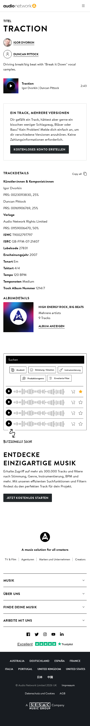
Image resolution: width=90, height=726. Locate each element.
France (75, 661)
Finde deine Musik (20, 607)
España (59, 661)
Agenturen (27, 559)
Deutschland (39, 661)
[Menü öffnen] (83, 6)
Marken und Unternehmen (54, 559)
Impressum (68, 685)
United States (75, 669)
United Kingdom (49, 669)
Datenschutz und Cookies (40, 693)
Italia (9, 669)
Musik (8, 580)
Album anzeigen (52, 326)
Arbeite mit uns (17, 620)
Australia (17, 661)
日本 (39, 677)
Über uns (11, 593)
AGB (62, 693)
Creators (80, 559)
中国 (50, 677)
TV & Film (10, 559)
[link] (19, 6)
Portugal (25, 669)
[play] (11, 86)
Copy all (77, 174)
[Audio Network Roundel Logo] (45, 537)
